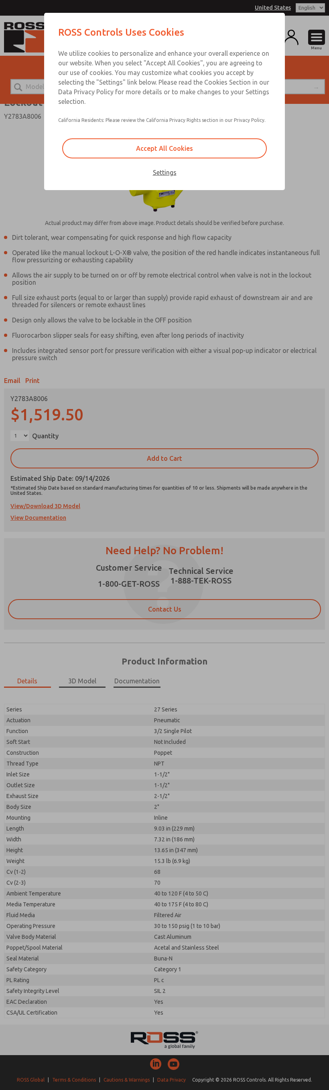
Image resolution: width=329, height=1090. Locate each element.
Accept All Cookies (164, 148)
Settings (165, 172)
